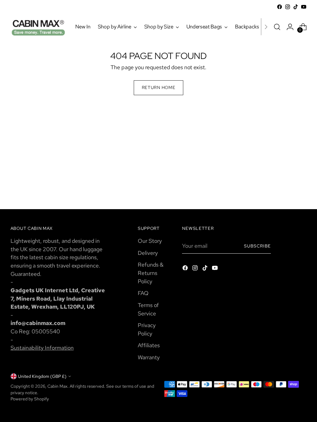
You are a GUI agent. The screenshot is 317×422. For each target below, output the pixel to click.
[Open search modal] (277, 27)
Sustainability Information (42, 347)
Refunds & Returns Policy (150, 273)
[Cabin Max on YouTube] (303, 7)
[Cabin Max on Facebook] (279, 7)
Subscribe (257, 246)
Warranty (149, 357)
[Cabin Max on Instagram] (287, 7)
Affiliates (149, 345)
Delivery (148, 252)
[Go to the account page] (290, 27)
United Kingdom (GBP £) (42, 376)
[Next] (266, 27)
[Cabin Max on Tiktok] (295, 7)
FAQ (143, 293)
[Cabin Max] (38, 26)
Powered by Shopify (30, 399)
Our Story (150, 240)
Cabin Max (57, 386)
